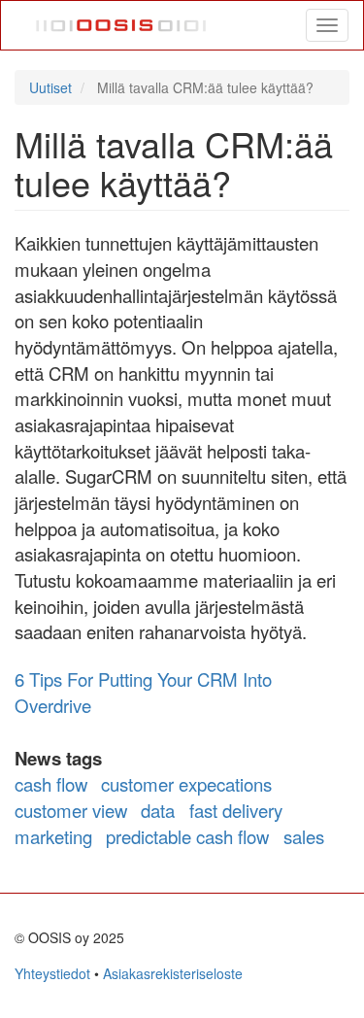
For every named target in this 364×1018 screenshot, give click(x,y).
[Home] (122, 25)
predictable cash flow (187, 836)
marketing (53, 836)
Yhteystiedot (52, 973)
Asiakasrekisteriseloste (173, 973)
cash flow (51, 784)
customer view (71, 810)
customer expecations (186, 784)
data (158, 810)
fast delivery (235, 810)
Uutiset (50, 87)
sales (303, 836)
